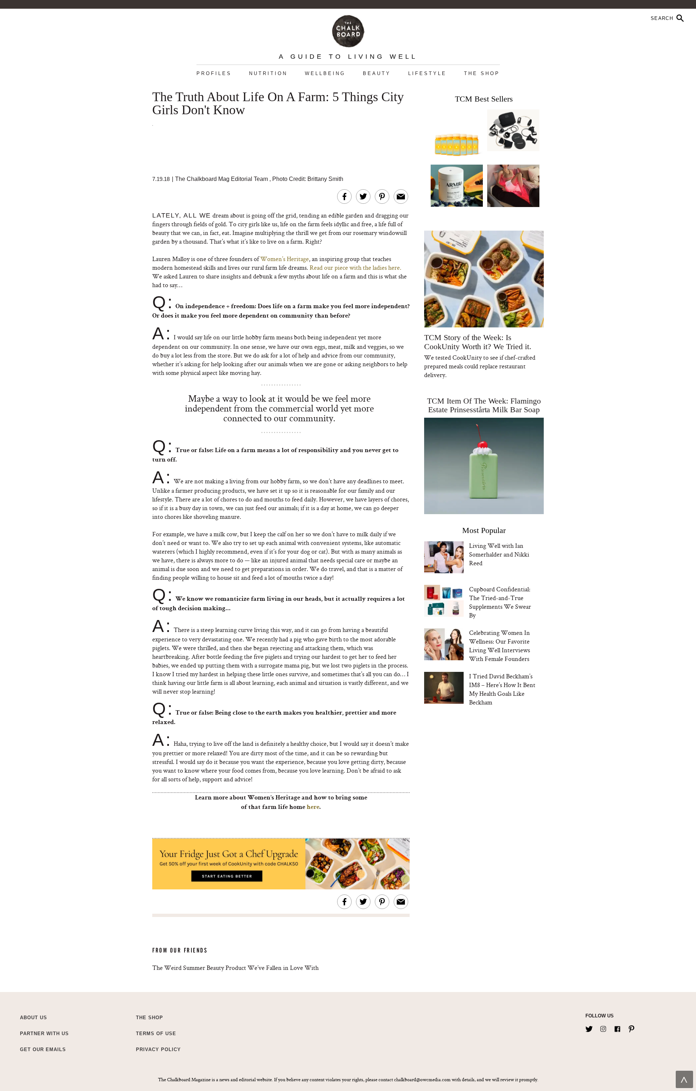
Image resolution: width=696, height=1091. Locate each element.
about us (33, 1017)
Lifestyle (427, 73)
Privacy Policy (158, 1049)
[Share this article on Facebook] (344, 196)
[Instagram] (603, 1027)
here (313, 807)
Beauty (377, 73)
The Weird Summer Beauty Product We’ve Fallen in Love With (235, 967)
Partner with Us (44, 1033)
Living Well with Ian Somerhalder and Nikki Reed (499, 554)
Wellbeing (325, 73)
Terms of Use (156, 1033)
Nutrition (268, 73)
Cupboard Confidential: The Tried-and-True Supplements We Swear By (500, 602)
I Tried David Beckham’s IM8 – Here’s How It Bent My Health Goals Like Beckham (502, 689)
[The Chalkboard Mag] (348, 29)
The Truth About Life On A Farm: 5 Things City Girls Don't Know (278, 103)
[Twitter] (589, 1027)
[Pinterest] (631, 1027)
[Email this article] (400, 196)
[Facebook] (617, 1027)
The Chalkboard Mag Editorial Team (222, 179)
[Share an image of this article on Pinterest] (382, 196)
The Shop (482, 73)
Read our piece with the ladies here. (355, 267)
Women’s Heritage (284, 259)
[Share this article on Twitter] (363, 196)
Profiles (214, 73)
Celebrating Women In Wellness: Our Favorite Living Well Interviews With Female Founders (499, 645)
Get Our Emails (43, 1049)
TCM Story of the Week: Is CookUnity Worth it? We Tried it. (477, 342)
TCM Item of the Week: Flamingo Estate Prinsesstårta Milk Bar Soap (484, 405)
